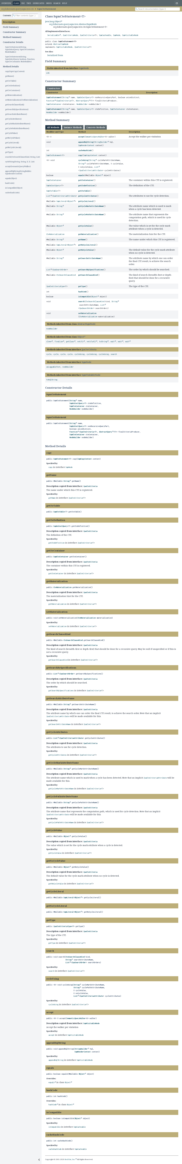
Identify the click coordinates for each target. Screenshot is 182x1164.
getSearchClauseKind (87, 275)
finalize (59, 341)
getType (81, 286)
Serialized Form (55, 55)
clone (48, 341)
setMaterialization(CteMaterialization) (21, 100)
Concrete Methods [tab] (95, 127)
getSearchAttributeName (89, 258)
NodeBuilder (82, 104)
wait (112, 341)
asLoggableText (53, 367)
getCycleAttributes (87, 196)
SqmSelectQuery (84, 97)
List (96, 167)
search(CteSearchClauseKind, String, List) (22, 157)
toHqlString (51, 380)
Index (49, 3)
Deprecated (38, 3)
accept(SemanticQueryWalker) (18, 166)
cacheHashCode (84, 150)
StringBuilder (100, 142)
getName (81, 239)
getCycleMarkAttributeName (90, 206)
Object (98, 175)
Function (50, 101)
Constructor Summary (14, 32)
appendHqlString (85, 142)
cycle (48, 354)
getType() (9, 152)
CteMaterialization (55, 234)
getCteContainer (85, 180)
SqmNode (116, 35)
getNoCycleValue (85, 250)
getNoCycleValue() (12, 138)
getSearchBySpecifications (90, 270)
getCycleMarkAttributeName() (17, 123)
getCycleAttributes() (13, 119)
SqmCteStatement (46, 8)
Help (64, 3)
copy (80, 155)
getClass (70, 341)
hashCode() (9, 183)
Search (56, 3)
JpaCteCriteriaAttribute (90, 170)
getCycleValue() (11, 133)
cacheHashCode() (12, 192)
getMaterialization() (13, 95)
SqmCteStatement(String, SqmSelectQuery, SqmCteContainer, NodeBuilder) (20, 49)
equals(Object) (11, 178)
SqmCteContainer (53, 104)
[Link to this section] (68, 61)
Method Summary (12, 37)
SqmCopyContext (90, 155)
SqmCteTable (51, 191)
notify (80, 341)
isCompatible (84, 297)
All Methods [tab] (53, 127)
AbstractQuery (82, 101)
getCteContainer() (12, 90)
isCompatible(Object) (13, 188)
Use (23, 3)
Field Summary (11, 27)
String (65, 97)
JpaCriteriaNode (70, 35)
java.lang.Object (53, 21)
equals (81, 175)
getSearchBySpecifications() (16, 109)
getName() (9, 76)
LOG (47, 73)
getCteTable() (10, 81)
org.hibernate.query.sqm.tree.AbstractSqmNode (73, 24)
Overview (6, 3)
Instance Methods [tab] (73, 127)
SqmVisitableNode (130, 35)
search (81, 301)
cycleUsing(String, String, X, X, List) (20, 161)
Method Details (11, 66)
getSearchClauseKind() (14, 104)
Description (9, 22)
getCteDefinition (86, 185)
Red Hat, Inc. (70, 1159)
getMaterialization (87, 234)
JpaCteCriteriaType (55, 286)
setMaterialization (87, 313)
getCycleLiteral (85, 201)
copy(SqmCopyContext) (15, 71)
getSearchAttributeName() (16, 114)
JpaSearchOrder (60, 270)
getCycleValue (84, 226)
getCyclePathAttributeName (90, 214)
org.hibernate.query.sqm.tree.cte (17, 8)
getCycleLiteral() (12, 142)
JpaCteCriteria (87, 35)
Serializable (53, 35)
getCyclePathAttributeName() (17, 128)
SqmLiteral (61, 201)
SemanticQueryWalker (94, 137)
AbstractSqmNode (60, 44)
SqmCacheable (105, 35)
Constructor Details (13, 42)
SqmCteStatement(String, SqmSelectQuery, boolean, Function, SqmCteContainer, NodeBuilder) (20, 59)
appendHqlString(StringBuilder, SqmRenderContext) (18, 172)
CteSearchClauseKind (66, 275)
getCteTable (83, 191)
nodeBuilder (51, 329)
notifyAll (91, 341)
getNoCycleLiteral (86, 245)
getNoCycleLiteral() (13, 147)
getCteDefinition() (12, 85)
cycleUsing (83, 160)
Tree (28, 3)
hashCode (82, 292)
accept (81, 137)
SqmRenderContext (86, 145)
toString (103, 341)
